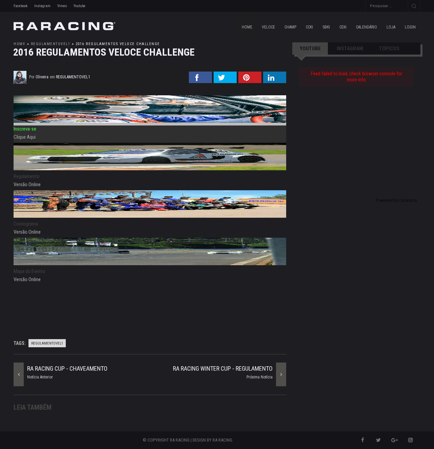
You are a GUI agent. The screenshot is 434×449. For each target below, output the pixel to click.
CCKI (309, 27)
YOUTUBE (310, 48)
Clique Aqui (25, 137)
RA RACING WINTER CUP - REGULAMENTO (223, 368)
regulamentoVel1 (51, 44)
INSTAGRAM (350, 48)
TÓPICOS (389, 48)
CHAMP (290, 27)
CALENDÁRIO (366, 27)
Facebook (20, 6)
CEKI (343, 27)
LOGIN (410, 27)
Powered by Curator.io (396, 200)
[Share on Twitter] (225, 81)
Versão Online (27, 184)
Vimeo (62, 6)
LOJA (391, 27)
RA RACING (222, 440)
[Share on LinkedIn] (274, 81)
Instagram (42, 6)
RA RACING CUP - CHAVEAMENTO (67, 368)
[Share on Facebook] (200, 81)
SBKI (326, 27)
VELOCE (268, 27)
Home (247, 27)
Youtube (79, 6)
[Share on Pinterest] (249, 81)
